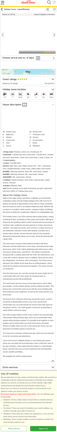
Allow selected (14, 429)
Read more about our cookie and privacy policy (18, 394)
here (9, 397)
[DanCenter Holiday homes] (28, 3)
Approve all (43, 429)
